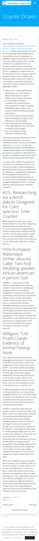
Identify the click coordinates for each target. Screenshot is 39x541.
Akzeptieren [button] (30, 538)
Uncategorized (15, 497)
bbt (5, 39)
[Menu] (34, 3)
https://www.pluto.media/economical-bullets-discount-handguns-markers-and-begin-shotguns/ (19, 48)
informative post (16, 145)
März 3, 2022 (13, 39)
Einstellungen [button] (17, 538)
